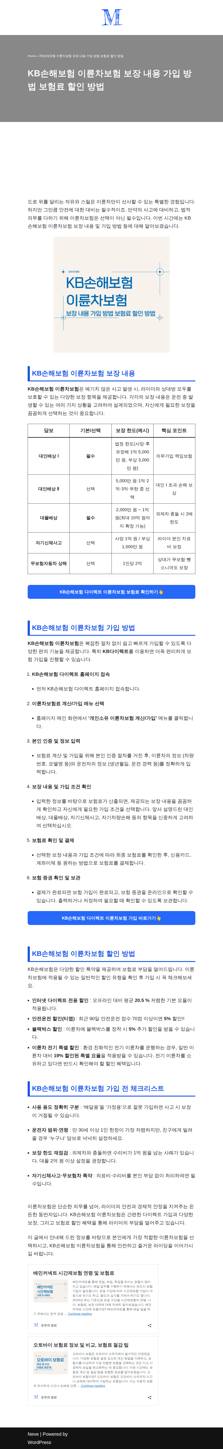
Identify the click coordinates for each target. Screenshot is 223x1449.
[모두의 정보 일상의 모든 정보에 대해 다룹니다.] (111, 17)
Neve (33, 1434)
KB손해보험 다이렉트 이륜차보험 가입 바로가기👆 (111, 918)
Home (32, 56)
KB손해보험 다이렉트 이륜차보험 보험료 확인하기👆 (112, 591)
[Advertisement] (111, 165)
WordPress (39, 1442)
